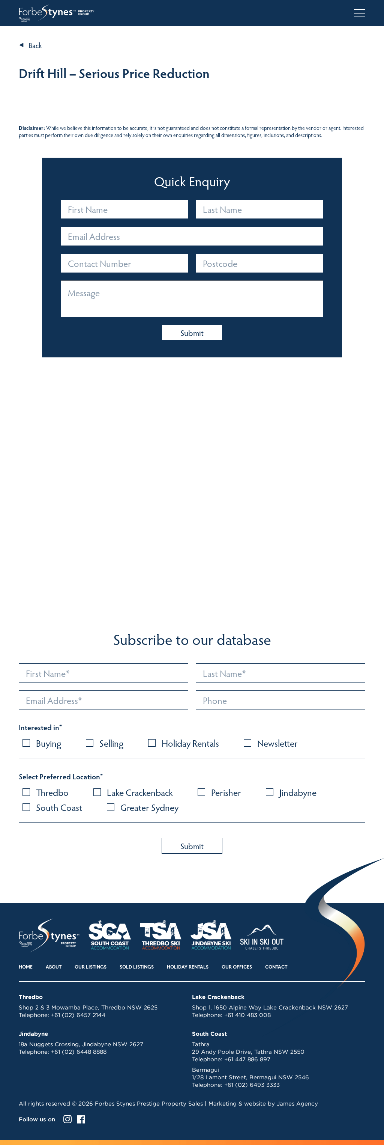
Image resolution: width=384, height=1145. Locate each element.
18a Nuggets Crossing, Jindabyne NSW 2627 (81, 1044)
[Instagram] (67, 1119)
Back (35, 45)
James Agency (297, 1103)
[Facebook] (81, 1119)
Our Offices (237, 967)
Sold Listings (137, 967)
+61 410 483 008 (247, 1014)
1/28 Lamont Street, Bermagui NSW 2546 (250, 1077)
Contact (276, 967)
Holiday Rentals (187, 967)
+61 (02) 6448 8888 (78, 1051)
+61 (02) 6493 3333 (252, 1084)
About (54, 967)
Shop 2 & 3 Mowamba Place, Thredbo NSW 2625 (88, 1007)
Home (26, 967)
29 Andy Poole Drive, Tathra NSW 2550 (248, 1051)
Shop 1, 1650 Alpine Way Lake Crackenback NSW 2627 (270, 1007)
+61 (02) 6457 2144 (78, 1014)
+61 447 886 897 (247, 1059)
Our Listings (90, 967)
